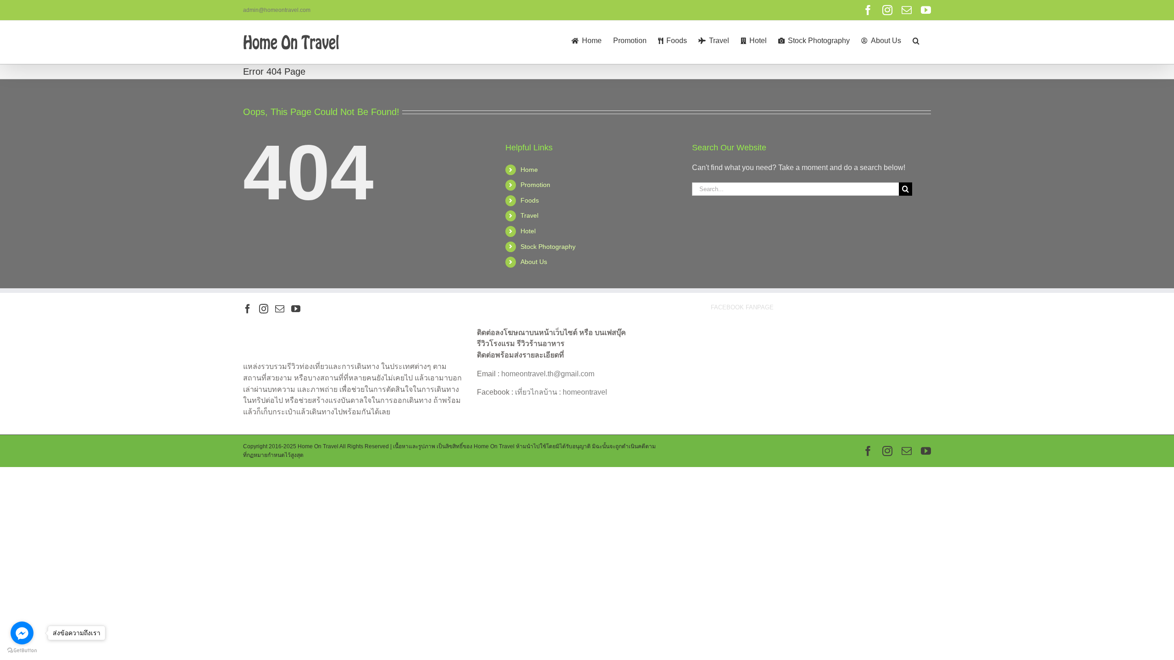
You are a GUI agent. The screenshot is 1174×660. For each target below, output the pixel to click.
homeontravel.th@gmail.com (547, 374)
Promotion (535, 184)
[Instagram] (263, 309)
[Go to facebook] (22, 633)
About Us (534, 261)
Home (529, 169)
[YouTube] (295, 309)
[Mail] (279, 309)
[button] (916, 40)
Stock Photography (548, 246)
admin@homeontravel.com (276, 10)
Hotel (528, 231)
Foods (530, 200)
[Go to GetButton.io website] (22, 651)
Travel (529, 215)
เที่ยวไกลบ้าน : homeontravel (561, 392)
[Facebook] (247, 309)
